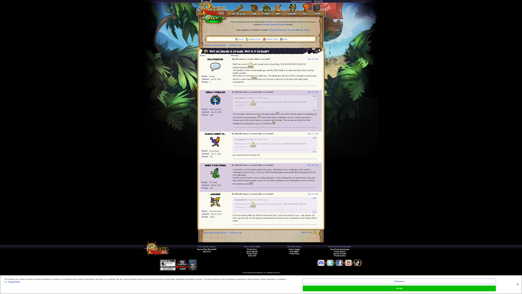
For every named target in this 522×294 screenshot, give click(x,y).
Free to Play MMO (252, 247)
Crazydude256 (215, 59)
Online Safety (294, 249)
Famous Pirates (339, 254)
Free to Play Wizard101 (206, 249)
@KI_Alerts (304, 30)
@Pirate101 (273, 30)
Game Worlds (252, 252)
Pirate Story (252, 249)
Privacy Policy (14, 282)
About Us (207, 252)
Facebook (283, 30)
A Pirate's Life (235, 45)
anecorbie (215, 194)
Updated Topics (254, 39)
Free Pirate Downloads (339, 249)
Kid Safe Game (294, 247)
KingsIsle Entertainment (301, 1)
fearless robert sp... (215, 134)
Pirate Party (294, 254)
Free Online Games (207, 247)
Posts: (205, 82)
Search (241, 39)
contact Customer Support (274, 25)
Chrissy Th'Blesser (215, 92)
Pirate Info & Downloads (340, 247)
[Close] (518, 284)
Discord (271, 22)
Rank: (205, 76)
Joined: (206, 79)
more (314, 96)
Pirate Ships (252, 254)
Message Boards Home (215, 45)
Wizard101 (318, 1)
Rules (285, 39)
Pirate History (340, 252)
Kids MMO (294, 252)
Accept (399, 288)
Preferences (399, 281)
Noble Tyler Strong (215, 165)
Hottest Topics (272, 39)
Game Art (252, 256)
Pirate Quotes (340, 256)
